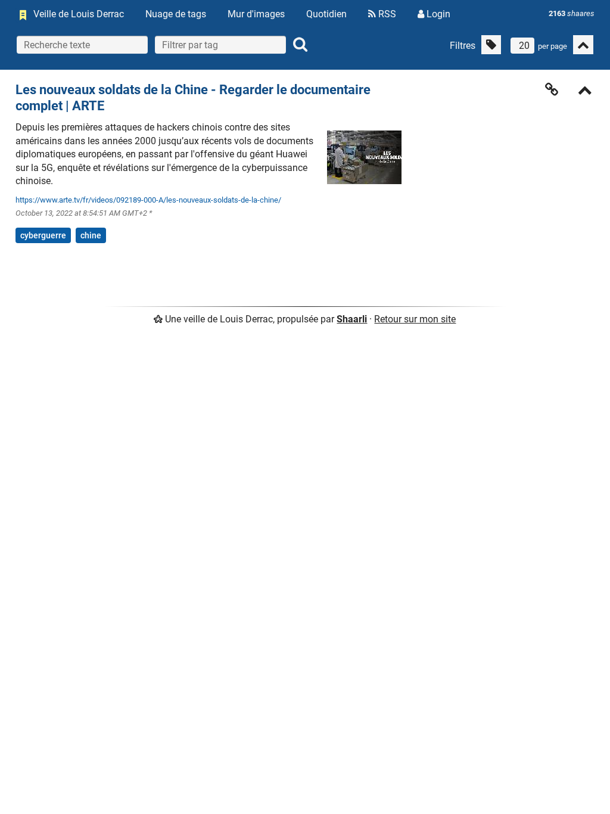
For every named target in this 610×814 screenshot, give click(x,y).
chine (90, 235)
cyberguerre (43, 235)
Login (437, 14)
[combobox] (220, 45)
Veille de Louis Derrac (78, 14)
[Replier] (585, 91)
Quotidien (326, 14)
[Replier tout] (583, 44)
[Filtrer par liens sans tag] (491, 44)
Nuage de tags (175, 14)
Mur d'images (256, 14)
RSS (386, 14)
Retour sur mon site (415, 319)
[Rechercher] (300, 45)
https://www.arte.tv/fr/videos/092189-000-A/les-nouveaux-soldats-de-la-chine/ (148, 199)
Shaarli (352, 319)
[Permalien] (551, 89)
